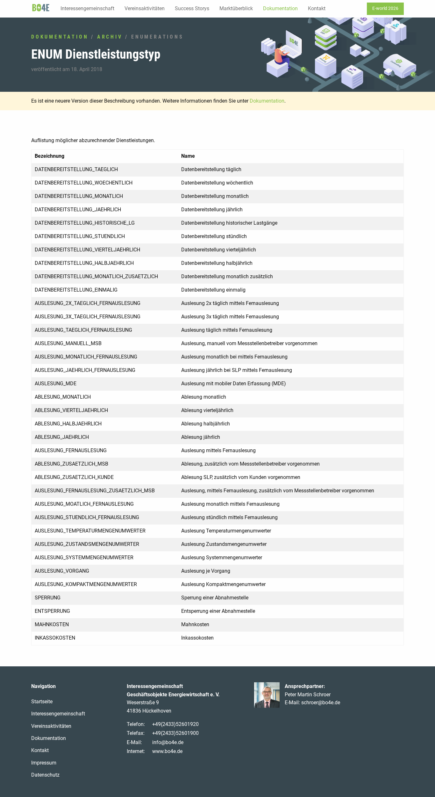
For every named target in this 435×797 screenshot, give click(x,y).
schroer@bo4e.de (320, 702)
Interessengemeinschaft (87, 8)
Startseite (42, 702)
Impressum (43, 763)
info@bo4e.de (167, 742)
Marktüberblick (236, 8)
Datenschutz (45, 775)
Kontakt (316, 8)
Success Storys (192, 8)
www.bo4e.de (167, 751)
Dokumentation (280, 8)
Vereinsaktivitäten (145, 8)
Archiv (110, 37)
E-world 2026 (385, 8)
